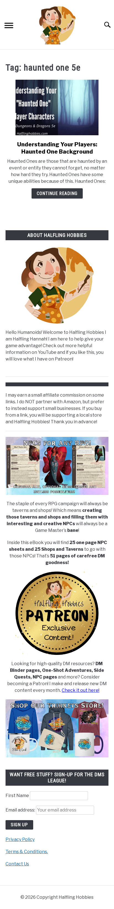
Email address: (21, 810)
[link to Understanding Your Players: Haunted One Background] (57, 107)
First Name (17, 795)
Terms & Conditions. (27, 851)
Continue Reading (57, 193)
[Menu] (9, 26)
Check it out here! (80, 690)
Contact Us (17, 864)
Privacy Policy (20, 839)
